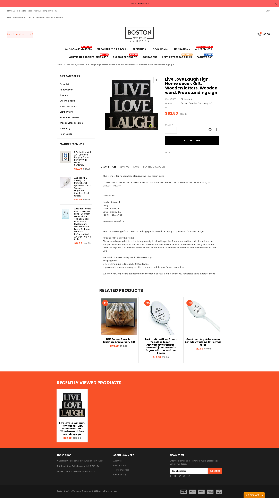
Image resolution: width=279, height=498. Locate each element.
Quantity (169, 125)
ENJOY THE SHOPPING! (140, 3)
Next (227, 330)
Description (108, 166)
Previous (94, 330)
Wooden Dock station (71, 122)
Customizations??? (125, 57)
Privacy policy (119, 465)
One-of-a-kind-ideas (78, 49)
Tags (136, 166)
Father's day (204, 57)
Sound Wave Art (68, 106)
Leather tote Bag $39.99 (177, 57)
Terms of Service (121, 469)
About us (117, 460)
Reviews (124, 166)
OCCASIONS (160, 49)
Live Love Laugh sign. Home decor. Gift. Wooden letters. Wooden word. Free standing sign (72, 428)
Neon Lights (66, 133)
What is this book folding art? (88, 57)
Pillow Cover (66, 89)
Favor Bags (66, 128)
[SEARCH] (31, 34)
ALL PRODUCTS (203, 49)
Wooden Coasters (69, 117)
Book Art (64, 84)
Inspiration (181, 49)
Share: (168, 152)
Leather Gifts (66, 111)
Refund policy (119, 474)
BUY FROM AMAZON (154, 166)
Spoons (64, 95)
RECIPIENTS (139, 49)
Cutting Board (67, 100)
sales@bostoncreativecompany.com (77, 471)
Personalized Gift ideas (111, 49)
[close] (275, 3)
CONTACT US (149, 57)
